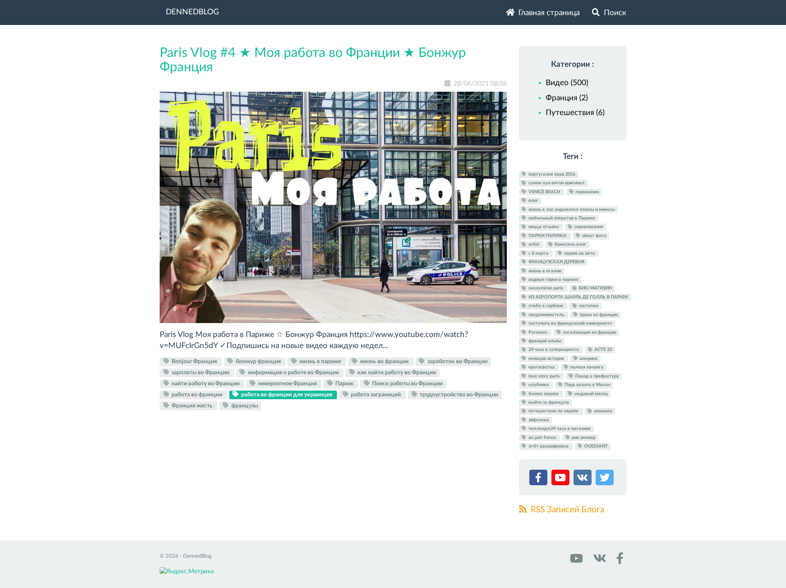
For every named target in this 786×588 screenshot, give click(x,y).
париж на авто (579, 253)
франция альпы (544, 341)
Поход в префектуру (596, 376)
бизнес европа (543, 393)
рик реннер (583, 437)
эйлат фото (593, 235)
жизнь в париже (320, 361)
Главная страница (548, 13)
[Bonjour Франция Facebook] (618, 561)
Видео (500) (567, 83)
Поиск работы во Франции (407, 384)
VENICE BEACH (544, 192)
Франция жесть (192, 406)
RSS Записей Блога (566, 509)
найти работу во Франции (205, 384)
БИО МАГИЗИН (595, 288)
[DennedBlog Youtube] (575, 561)
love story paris (544, 376)
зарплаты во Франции (200, 372)
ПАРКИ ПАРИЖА (547, 235)
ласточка (588, 306)
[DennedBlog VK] (598, 561)
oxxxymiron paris (546, 288)
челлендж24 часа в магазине (559, 428)
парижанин (586, 192)
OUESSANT (595, 446)
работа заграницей (376, 395)
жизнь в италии (544, 271)
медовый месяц (590, 393)
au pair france (542, 437)
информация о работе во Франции (293, 372)
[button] (539, 479)
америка (588, 358)
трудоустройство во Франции (458, 395)
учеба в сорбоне (546, 306)
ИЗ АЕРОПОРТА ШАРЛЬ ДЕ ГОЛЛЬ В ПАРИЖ (577, 297)
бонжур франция (258, 361)
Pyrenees (538, 332)
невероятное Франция (287, 384)
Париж (344, 384)
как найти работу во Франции (396, 372)
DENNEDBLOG (192, 12)
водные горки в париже (552, 279)
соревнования (588, 227)
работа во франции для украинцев (287, 395)
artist (533, 244)
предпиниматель (546, 314)
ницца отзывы (543, 227)
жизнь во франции (384, 361)
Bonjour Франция (194, 361)
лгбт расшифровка (548, 446)
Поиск (614, 13)
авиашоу (602, 411)
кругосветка (541, 367)
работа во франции (197, 395)
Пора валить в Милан (586, 384)
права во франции (598, 314)
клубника (538, 384)
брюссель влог (569, 244)
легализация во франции (589, 332)
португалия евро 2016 (551, 174)
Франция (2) (567, 98)
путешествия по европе (553, 411)
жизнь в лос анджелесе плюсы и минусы (571, 209)
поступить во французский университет (569, 323)
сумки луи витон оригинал (556, 183)
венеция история (546, 358)
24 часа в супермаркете (553, 350)
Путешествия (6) (575, 113)
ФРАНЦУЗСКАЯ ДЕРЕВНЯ (555, 262)
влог (532, 200)
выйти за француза (548, 402)
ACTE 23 (602, 350)
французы (244, 406)
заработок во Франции (457, 361)
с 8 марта (538, 253)
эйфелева (538, 420)
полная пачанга (586, 367)
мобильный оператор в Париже (561, 218)
